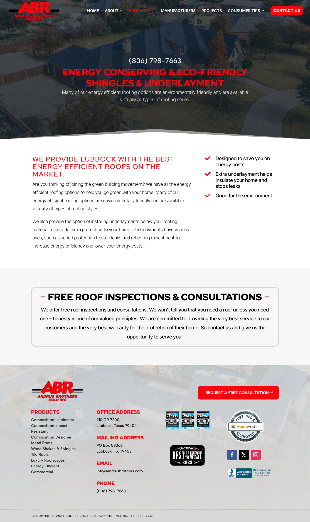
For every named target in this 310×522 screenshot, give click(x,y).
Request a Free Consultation (237, 392)
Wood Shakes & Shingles (53, 448)
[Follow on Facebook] (232, 455)
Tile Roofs (40, 454)
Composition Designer (51, 437)
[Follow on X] (244, 455)
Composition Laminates (52, 419)
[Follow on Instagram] (256, 455)
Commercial (42, 472)
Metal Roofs (41, 443)
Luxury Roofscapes (48, 460)
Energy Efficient (45, 466)
